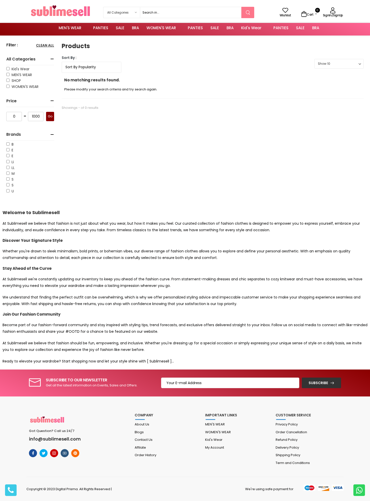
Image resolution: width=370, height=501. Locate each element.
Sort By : (69, 57)
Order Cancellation (291, 432)
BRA (135, 27)
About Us (142, 424)
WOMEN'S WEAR (161, 27)
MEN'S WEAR (70, 27)
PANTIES (100, 27)
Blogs (139, 432)
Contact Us (144, 439)
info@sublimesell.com (55, 439)
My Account (214, 447)
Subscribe (318, 382)
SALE (120, 27)
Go (50, 116)
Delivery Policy (287, 447)
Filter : (12, 45)
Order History (145, 455)
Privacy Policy (287, 424)
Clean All (45, 46)
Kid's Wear (251, 27)
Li (12, 162)
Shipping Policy (288, 455)
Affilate (140, 447)
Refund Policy (287, 439)
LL (12, 167)
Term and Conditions (293, 462)
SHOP (15, 80)
